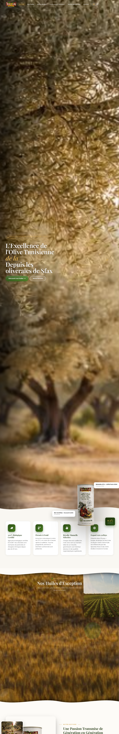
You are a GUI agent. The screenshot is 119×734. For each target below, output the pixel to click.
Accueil (21, 4)
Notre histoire (38, 278)
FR (94, 4)
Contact (86, 4)
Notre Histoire (41, 4)
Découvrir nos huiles (16, 278)
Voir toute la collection (58, 690)
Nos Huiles (30, 4)
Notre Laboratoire (74, 4)
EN (97, 4)
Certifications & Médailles (57, 4)
